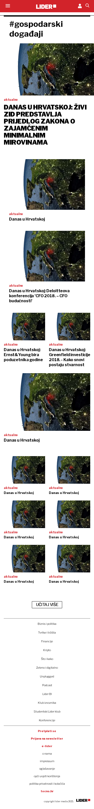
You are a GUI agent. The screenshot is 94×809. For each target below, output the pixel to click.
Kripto (47, 650)
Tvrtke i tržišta (47, 632)
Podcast (47, 685)
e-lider (47, 746)
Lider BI (47, 694)
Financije (47, 641)
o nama (47, 753)
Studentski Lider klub (47, 711)
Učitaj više (47, 604)
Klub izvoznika (47, 702)
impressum (47, 761)
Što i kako (47, 659)
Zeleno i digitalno (47, 667)
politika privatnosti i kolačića (47, 783)
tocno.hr (47, 791)
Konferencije (47, 720)
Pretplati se (47, 731)
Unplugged (47, 676)
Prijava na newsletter (47, 738)
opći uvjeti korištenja (47, 776)
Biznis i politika (47, 624)
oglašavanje (47, 768)
